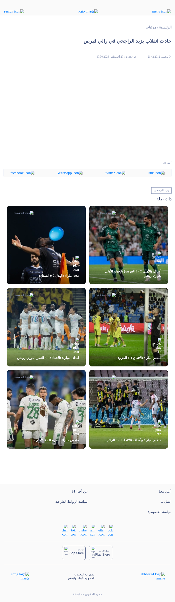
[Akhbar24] (149, 576)
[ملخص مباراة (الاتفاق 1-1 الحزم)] (128, 327)
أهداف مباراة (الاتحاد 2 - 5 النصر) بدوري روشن (48, 358)
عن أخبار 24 (80, 491)
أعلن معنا (165, 491)
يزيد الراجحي (161, 190)
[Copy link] (156, 173)
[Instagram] (92, 530)
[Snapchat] (64, 530)
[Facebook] (22, 173)
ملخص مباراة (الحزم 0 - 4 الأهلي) (56, 440)
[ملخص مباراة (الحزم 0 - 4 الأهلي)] (46, 409)
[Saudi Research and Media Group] (19, 576)
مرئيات (151, 27)
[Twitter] (115, 173)
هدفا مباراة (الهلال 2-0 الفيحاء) (59, 275)
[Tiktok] (73, 530)
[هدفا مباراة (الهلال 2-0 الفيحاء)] (46, 245)
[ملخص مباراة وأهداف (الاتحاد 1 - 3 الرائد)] (128, 409)
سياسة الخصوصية (159, 512)
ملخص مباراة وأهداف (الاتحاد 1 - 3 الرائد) (134, 440)
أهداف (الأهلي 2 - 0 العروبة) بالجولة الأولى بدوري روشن (133, 273)
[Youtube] (83, 530)
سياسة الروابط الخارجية (71, 501)
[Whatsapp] (69, 173)
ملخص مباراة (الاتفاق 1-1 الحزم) (139, 358)
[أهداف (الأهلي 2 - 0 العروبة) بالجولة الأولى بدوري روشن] (128, 245)
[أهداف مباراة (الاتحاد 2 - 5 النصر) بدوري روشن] (46, 327)
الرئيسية (165, 27)
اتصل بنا (166, 501)
